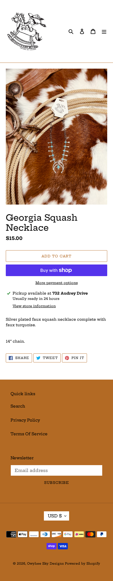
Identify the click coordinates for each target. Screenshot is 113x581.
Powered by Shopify (82, 563)
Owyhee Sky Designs (45, 563)
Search (18, 406)
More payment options (56, 283)
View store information (34, 306)
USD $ (55, 515)
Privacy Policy (25, 420)
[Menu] (104, 31)
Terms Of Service (29, 433)
